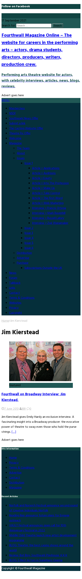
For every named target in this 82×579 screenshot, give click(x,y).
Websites (15, 302)
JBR (24, 408)
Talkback (14, 282)
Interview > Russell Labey (48, 218)
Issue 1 (28, 163)
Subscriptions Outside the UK (43, 268)
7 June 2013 (11, 408)
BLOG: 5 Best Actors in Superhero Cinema (35, 560)
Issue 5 (28, 243)
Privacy (13, 307)
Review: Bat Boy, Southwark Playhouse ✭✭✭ (38, 555)
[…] (14, 431)
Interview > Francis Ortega (49, 208)
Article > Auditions (44, 173)
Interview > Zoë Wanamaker (50, 223)
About (21, 153)
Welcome (15, 138)
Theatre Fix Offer (20, 133)
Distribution (24, 253)
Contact (14, 292)
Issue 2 (28, 228)
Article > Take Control (46, 193)
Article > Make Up (43, 188)
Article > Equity (42, 178)
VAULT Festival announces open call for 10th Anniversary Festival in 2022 (37, 528)
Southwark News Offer (23, 118)
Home (13, 457)
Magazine (15, 143)
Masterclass (17, 108)
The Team (23, 148)
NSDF (12, 113)
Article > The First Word (47, 198)
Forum (13, 278)
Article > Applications (45, 168)
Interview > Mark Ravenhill (48, 213)
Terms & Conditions (22, 297)
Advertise (23, 258)
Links (12, 287)
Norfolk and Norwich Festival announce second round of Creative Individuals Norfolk (43, 508)
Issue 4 (29, 238)
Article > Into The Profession (50, 183)
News (12, 273)
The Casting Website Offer (26, 128)
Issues (21, 158)
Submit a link (17, 123)
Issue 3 (28, 233)
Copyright (15, 312)
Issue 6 (28, 248)
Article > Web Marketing (48, 203)
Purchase (22, 263)
